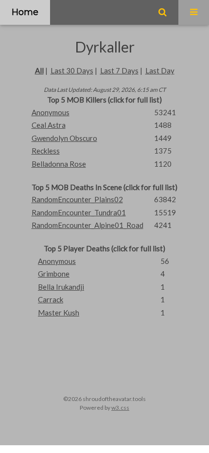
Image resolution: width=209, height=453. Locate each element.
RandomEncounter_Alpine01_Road (87, 225)
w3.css (120, 407)
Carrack (50, 299)
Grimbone (54, 273)
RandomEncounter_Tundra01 (79, 212)
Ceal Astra (49, 125)
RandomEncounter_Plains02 (77, 199)
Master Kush (58, 312)
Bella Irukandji (61, 286)
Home (25, 12)
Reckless (46, 150)
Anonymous (51, 112)
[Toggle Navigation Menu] (193, 12)
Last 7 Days (119, 70)
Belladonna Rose (59, 163)
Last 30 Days (72, 70)
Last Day (159, 70)
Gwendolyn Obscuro (64, 138)
